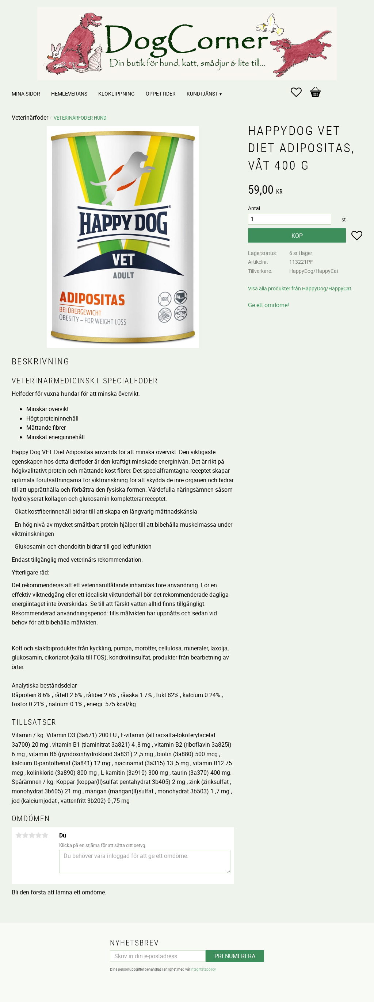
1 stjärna (18, 835)
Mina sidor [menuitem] (26, 93)
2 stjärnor (25, 835)
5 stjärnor (45, 835)
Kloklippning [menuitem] (116, 93)
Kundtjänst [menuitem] (202, 93)
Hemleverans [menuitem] (69, 93)
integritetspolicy (203, 969)
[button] (300, 92)
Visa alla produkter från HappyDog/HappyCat (299, 288)
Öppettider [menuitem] (161, 93)
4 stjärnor (38, 835)
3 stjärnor (31, 835)
